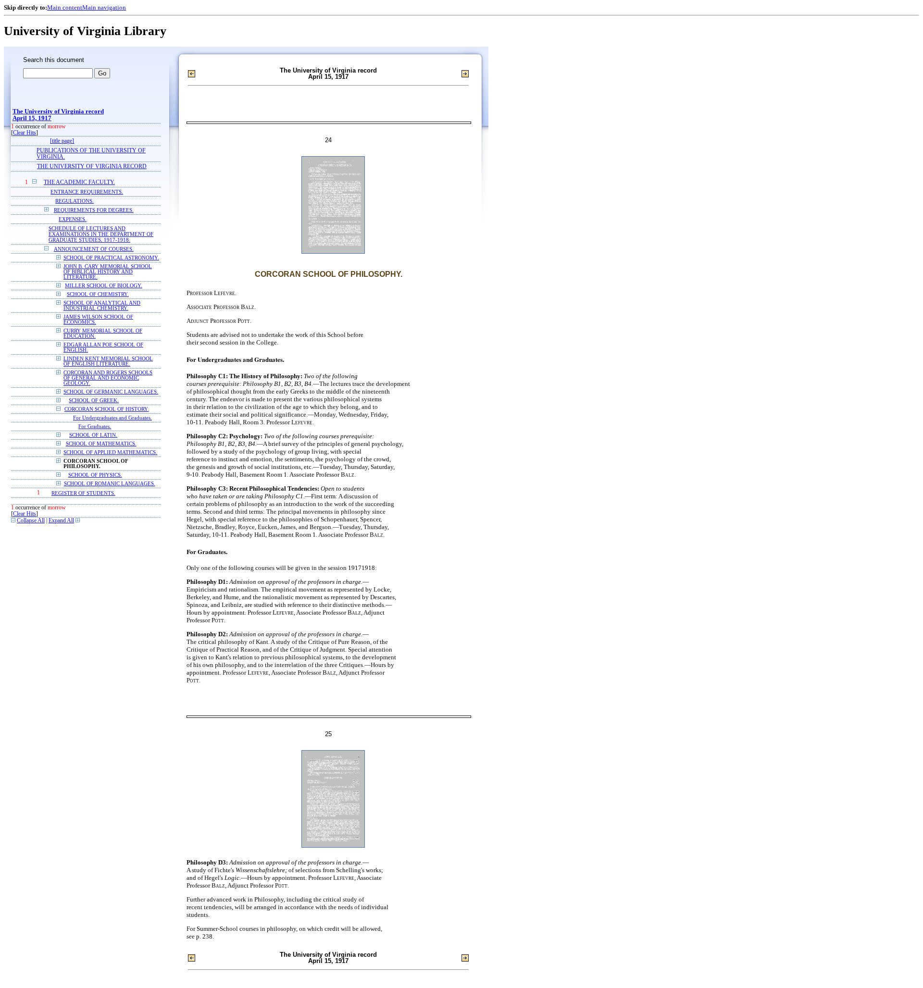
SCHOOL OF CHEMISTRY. (98, 294)
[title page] (62, 141)
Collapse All (31, 521)
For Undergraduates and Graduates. (112, 417)
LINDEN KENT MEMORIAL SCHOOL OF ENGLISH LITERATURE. (108, 361)
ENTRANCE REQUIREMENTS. (86, 192)
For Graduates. (94, 426)
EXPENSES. (73, 219)
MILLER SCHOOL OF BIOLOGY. (103, 285)
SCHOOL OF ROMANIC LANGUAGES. (109, 483)
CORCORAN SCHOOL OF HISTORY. (106, 409)
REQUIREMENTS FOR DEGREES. (94, 210)
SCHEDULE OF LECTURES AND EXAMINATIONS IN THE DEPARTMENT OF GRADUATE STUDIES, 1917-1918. (101, 234)
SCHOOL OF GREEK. (94, 400)
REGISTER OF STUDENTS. (83, 493)
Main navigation (104, 7)
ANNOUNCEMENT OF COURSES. (94, 249)
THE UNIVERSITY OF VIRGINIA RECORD (92, 166)
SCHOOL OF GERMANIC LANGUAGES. (110, 392)
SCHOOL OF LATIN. (93, 435)
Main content (64, 7)
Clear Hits (24, 133)
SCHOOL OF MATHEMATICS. (101, 443)
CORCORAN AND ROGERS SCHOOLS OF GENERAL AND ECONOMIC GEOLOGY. (107, 378)
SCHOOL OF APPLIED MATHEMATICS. (110, 452)
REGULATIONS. (74, 201)
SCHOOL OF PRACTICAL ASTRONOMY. (111, 257)
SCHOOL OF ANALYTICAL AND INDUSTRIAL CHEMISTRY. (101, 305)
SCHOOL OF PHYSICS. (95, 475)
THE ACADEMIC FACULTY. (79, 182)
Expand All (61, 521)
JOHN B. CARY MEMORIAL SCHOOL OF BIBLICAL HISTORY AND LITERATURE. (107, 272)
